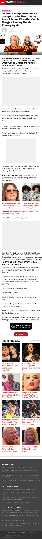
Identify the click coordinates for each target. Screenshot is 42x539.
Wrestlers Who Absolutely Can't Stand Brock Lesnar (9, 449)
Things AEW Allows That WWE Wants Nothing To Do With (30, 395)
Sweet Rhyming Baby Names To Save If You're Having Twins (31, 206)
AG (12, 29)
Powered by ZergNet (34, 340)
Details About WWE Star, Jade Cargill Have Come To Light (11, 395)
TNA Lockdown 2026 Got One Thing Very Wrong (30, 449)
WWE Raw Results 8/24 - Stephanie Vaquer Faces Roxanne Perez (31, 366)
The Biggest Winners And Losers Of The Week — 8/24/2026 (10, 422)
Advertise (22, 532)
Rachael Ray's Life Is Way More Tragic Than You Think (11, 206)
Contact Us (30, 532)
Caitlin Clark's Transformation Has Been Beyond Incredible (10, 366)
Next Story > (21, 334)
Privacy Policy (12, 532)
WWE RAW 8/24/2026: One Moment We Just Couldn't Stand (31, 422)
